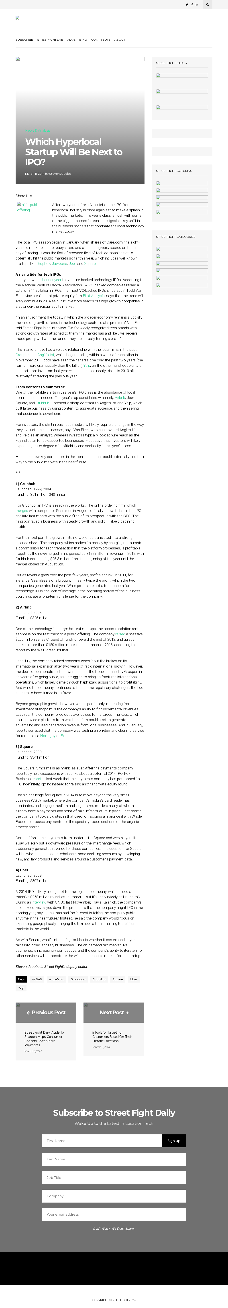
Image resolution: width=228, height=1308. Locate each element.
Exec (65, 735)
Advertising (77, 39)
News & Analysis (37, 131)
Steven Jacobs (60, 173)
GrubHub (99, 979)
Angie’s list (45, 355)
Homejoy (47, 735)
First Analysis (94, 295)
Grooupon (78, 979)
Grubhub (42, 403)
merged (22, 510)
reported (38, 779)
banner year (51, 279)
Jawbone (59, 263)
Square (90, 263)
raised (120, 634)
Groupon (23, 355)
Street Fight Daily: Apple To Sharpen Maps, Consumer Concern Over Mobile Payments (44, 1039)
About (119, 39)
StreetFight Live (50, 39)
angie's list (56, 979)
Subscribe (24, 39)
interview (39, 902)
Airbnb (120, 397)
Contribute (100, 39)
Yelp (86, 365)
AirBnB (37, 979)
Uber (72, 263)
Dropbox (43, 263)
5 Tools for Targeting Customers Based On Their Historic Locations (112, 1037)
